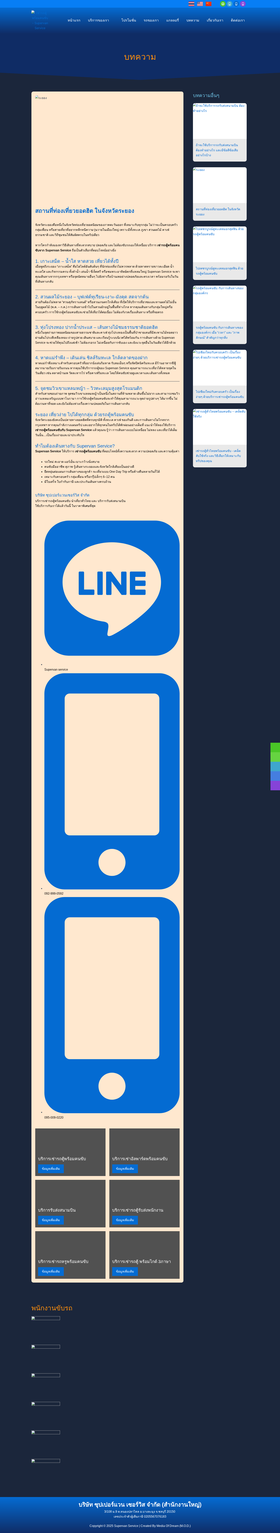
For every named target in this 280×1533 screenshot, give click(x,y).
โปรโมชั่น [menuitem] (128, 20)
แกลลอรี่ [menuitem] (172, 20)
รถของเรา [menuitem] (151, 20)
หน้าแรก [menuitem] (74, 20)
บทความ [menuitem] (192, 20)
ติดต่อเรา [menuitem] (238, 20)
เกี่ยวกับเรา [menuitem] (215, 20)
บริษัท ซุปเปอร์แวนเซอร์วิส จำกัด (62, 495)
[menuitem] (101, 20)
